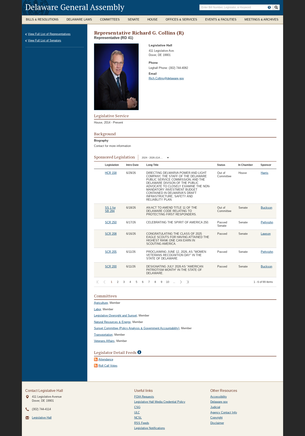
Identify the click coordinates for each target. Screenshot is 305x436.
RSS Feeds (141, 423)
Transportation (103, 334)
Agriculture (101, 302)
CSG (137, 407)
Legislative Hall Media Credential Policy (159, 401)
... (174, 282)
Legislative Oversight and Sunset (115, 315)
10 (167, 282)
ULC (137, 412)
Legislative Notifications (149, 428)
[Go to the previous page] (104, 282)
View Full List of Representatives (49, 34)
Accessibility (218, 396)
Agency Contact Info (223, 412)
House (152, 19)
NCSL (138, 417)
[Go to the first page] (97, 282)
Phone (153, 62)
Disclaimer (217, 423)
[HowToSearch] (269, 7)
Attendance (105, 359)
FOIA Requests (144, 396)
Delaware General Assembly (74, 7)
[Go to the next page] (180, 282)
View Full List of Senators (44, 40)
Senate (133, 19)
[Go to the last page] (187, 282)
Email (153, 73)
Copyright (216, 417)
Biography (101, 140)
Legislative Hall (42, 417)
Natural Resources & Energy (112, 322)
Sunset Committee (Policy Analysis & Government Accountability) (136, 328)
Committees (110, 19)
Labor (97, 309)
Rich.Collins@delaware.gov (166, 78)
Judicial (215, 407)
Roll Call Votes (107, 365)
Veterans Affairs (104, 341)
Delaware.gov (219, 401)
